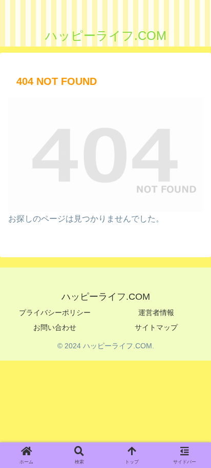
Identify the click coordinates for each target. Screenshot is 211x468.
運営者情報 (156, 312)
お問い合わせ (54, 327)
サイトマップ (156, 327)
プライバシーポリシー (55, 312)
